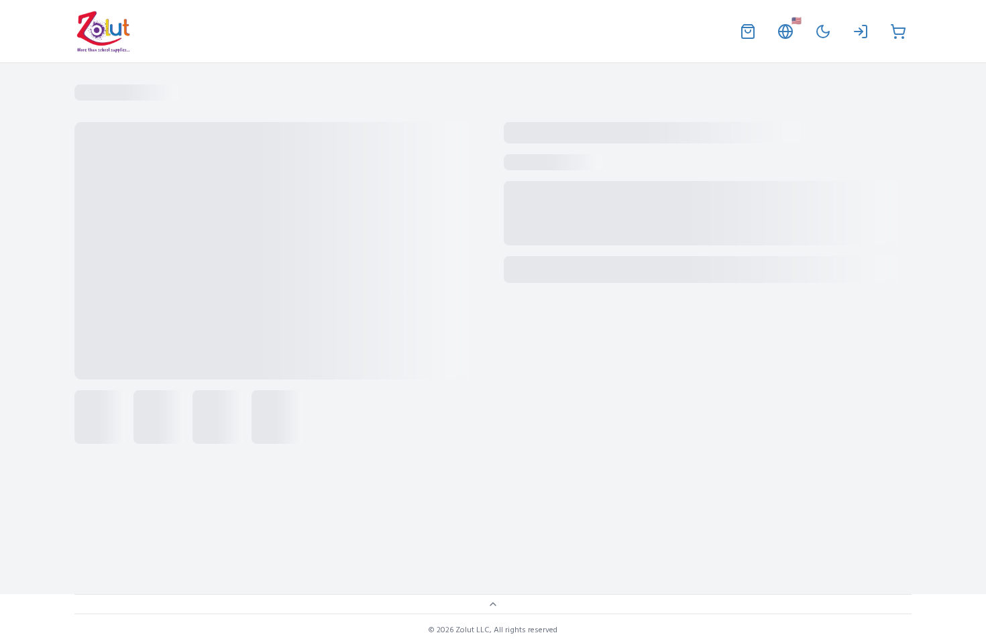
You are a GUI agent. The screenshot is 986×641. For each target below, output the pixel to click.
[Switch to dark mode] (823, 31)
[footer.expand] (493, 604)
